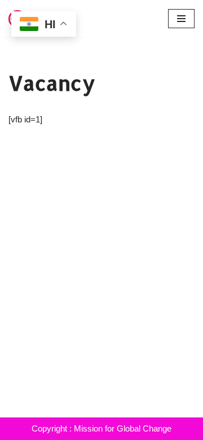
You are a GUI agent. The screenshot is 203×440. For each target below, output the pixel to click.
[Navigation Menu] (181, 18)
